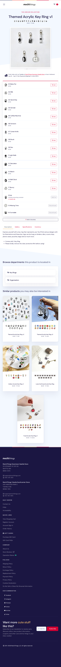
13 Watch (11, 172)
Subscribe (53, 629)
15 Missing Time (13, 205)
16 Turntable (12, 213)
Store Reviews (7, 552)
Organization (14, 280)
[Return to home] (29, 4)
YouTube (9, 610)
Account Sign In (8, 525)
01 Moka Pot (12, 84)
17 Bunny (11, 187)
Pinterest (9, 603)
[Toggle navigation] (4, 4)
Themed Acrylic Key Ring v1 (30, 16)
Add (55, 85)
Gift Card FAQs (8, 540)
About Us (6, 549)
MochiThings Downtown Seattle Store (34, 74)
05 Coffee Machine (14, 116)
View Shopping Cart (9, 519)
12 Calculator (12, 163)
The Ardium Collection (30, 12)
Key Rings (13, 273)
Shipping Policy (8, 564)
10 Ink (10, 195)
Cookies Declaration (9, 583)
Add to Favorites (31, 219)
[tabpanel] (30, 238)
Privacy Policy (7, 580)
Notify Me (12, 199)
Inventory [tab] (38, 227)
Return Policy (7, 567)
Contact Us (6, 504)
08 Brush (11, 139)
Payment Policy (8, 577)
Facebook (9, 595)
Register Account (8, 522)
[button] (30, 47)
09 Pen (10, 147)
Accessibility (7, 510)
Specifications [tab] (27, 227)
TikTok (8, 614)
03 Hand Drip (12, 100)
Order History (7, 529)
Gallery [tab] (17, 227)
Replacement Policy (9, 573)
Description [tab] (8, 227)
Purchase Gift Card (9, 537)
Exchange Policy (8, 570)
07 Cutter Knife (13, 132)
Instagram (9, 599)
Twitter (8, 606)
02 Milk (10, 92)
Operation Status (8, 555)
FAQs (4, 507)
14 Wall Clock (12, 179)
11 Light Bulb (12, 155)
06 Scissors (12, 124)
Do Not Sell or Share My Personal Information (17, 586)
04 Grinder (11, 108)
